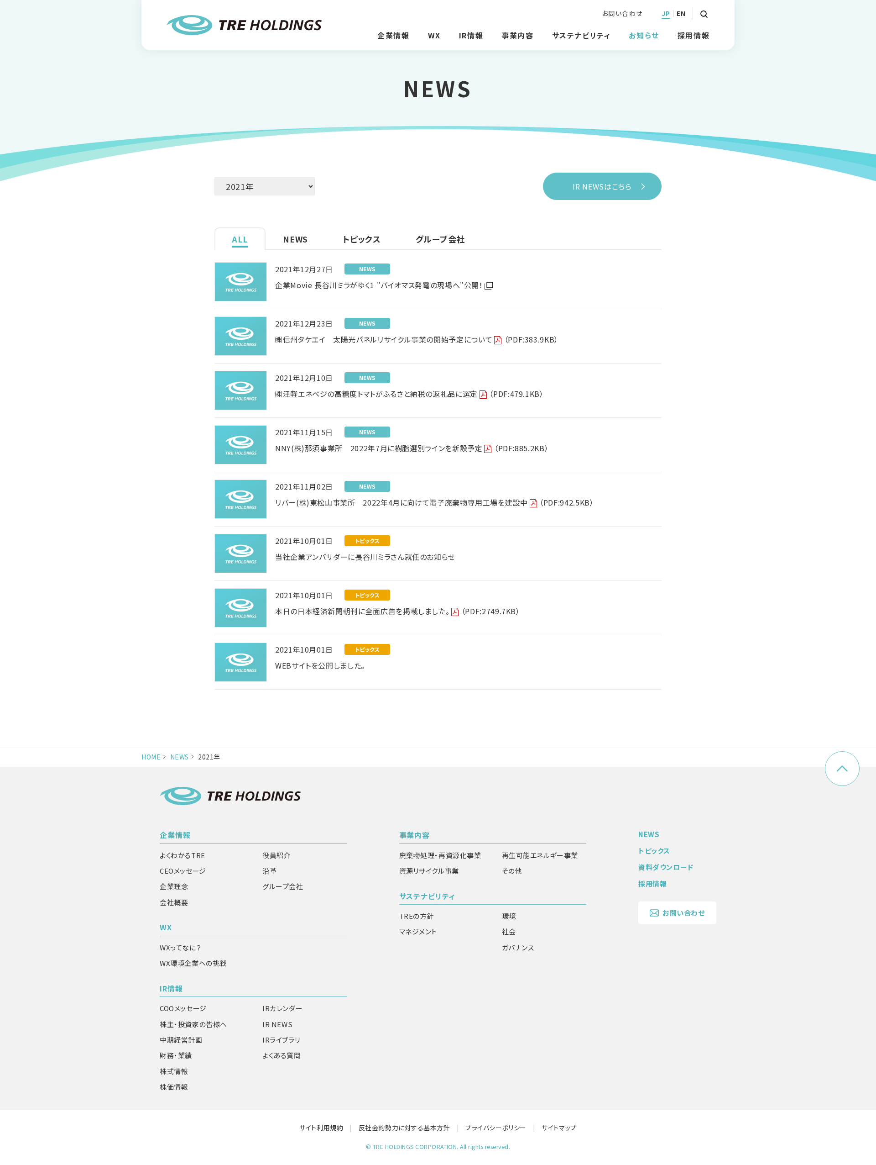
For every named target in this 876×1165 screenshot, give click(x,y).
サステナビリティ (427, 896)
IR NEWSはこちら (602, 186)
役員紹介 (276, 855)
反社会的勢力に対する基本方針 (404, 1127)
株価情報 (174, 1086)
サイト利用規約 (321, 1127)
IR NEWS (277, 1024)
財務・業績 (176, 1055)
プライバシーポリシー (496, 1127)
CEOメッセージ (183, 870)
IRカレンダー (282, 1008)
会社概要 (174, 902)
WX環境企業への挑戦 (193, 963)
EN (681, 13)
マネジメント (418, 931)
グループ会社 (282, 886)
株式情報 (174, 1071)
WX (166, 927)
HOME (151, 756)
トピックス (654, 850)
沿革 (269, 870)
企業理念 (174, 886)
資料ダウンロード (666, 867)
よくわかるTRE (182, 855)
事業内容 (414, 834)
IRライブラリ (281, 1039)
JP (666, 13)
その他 (512, 870)
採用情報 (693, 35)
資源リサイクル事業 (429, 870)
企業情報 (175, 834)
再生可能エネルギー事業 (540, 855)
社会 (509, 931)
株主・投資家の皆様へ (193, 1024)
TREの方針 (416, 916)
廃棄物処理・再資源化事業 (440, 855)
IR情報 (171, 988)
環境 (509, 916)
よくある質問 (281, 1055)
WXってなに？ (180, 947)
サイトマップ (559, 1127)
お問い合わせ (622, 13)
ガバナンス (518, 947)
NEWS (179, 756)
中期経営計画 (181, 1039)
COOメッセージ (183, 1008)
